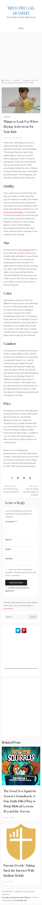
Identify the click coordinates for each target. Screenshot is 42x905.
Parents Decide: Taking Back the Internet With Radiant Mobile (19, 871)
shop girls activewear (13, 212)
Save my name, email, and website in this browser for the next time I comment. (20, 572)
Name (8, 540)
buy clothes (24, 250)
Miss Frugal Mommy (21, 11)
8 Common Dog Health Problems (11, 490)
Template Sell (21, 900)
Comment (10, 521)
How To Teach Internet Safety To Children (30, 492)
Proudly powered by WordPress (16, 897)
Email (8, 549)
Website (9, 558)
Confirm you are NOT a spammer (17, 589)
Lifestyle (7, 117)
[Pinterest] (24, 630)
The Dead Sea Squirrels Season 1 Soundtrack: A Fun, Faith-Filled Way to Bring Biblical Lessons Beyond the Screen (20, 801)
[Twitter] (18, 630)
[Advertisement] (21, 55)
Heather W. (19, 138)
